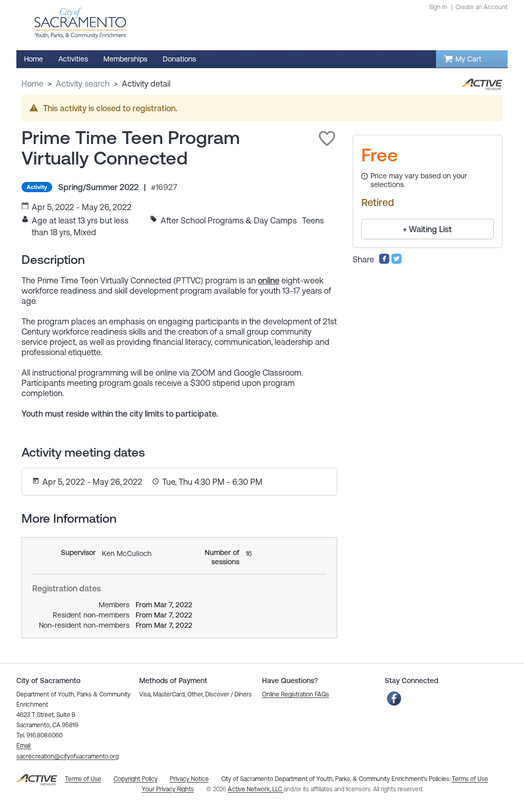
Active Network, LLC (255, 789)
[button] (327, 138)
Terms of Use (470, 779)
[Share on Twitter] (396, 261)
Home (32, 83)
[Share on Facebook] (384, 261)
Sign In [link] (438, 7)
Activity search (83, 83)
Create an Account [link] (481, 7)
